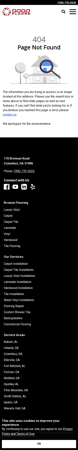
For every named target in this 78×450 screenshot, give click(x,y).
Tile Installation (14, 294)
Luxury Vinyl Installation (19, 275)
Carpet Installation (16, 263)
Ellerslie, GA (12, 360)
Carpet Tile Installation (19, 269)
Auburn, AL (11, 341)
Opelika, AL (11, 384)
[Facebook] (6, 187)
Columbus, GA (13, 354)
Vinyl (7, 233)
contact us (9, 114)
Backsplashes (13, 318)
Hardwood (10, 240)
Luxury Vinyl (12, 209)
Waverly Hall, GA (14, 408)
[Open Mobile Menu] (72, 11)
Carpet (8, 215)
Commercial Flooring (17, 324)
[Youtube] (15, 187)
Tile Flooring (12, 246)
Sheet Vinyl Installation (19, 300)
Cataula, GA (11, 347)
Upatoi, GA (10, 402)
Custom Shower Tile (17, 312)
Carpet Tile (11, 221)
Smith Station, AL (15, 396)
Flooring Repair (14, 306)
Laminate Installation (17, 281)
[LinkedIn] (24, 187)
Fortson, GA (11, 372)
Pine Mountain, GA (16, 390)
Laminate (10, 227)
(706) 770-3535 (66, 2)
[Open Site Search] (63, 12)
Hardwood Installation (18, 288)
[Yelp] (33, 187)
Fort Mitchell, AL (14, 366)
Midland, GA (12, 378)
